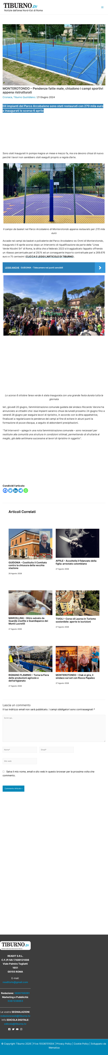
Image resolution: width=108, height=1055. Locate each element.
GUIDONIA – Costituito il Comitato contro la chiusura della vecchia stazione (28, 565)
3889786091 (22, 993)
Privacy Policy (64, 1043)
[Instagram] (21, 1029)
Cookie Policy (81, 1043)
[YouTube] (17, 1029)
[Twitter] (10, 490)
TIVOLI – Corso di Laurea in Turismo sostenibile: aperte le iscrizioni (76, 620)
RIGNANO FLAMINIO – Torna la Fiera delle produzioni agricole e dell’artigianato (29, 678)
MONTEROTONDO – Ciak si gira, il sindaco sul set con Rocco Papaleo (75, 676)
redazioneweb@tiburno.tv (15, 1016)
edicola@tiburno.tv (15, 1023)
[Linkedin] (15, 490)
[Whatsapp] (25, 490)
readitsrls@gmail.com (15, 982)
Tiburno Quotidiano (24, 97)
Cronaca (7, 97)
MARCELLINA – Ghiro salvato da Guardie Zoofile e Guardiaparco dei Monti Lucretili (28, 621)
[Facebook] (5, 490)
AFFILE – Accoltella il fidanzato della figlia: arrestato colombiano (76, 562)
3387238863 (15, 1001)
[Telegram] (20, 490)
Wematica (54, 1047)
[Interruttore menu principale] (102, 7)
